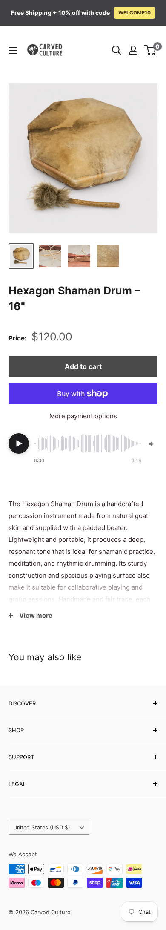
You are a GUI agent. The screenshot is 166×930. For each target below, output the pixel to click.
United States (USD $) (41, 827)
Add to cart (83, 366)
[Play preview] (19, 443)
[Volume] (151, 443)
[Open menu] (13, 50)
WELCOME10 (134, 12)
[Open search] (116, 50)
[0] (150, 50)
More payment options (83, 416)
